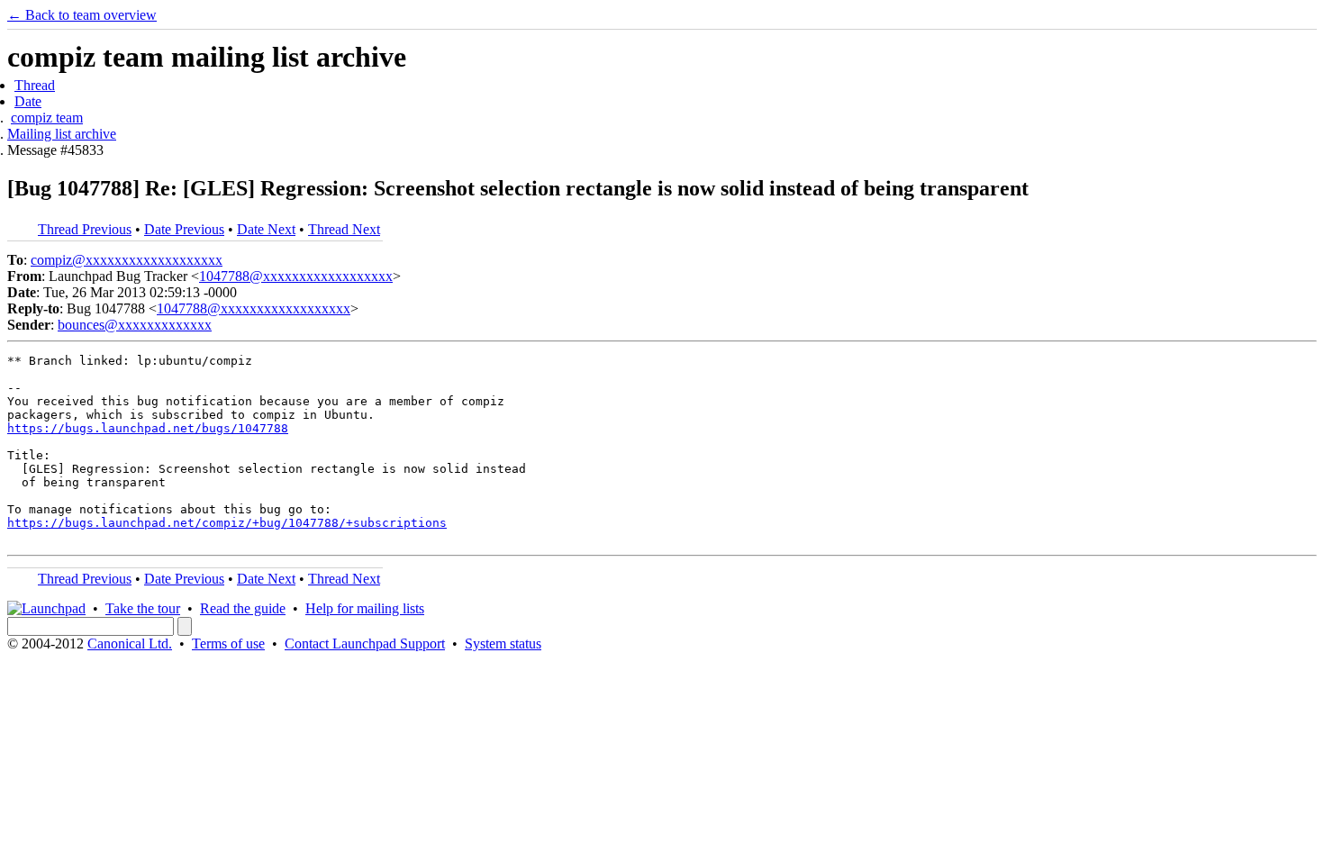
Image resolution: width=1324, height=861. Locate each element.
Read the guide (243, 608)
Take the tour (142, 608)
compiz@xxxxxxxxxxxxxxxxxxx (126, 259)
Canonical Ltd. (129, 643)
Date (27, 101)
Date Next (266, 229)
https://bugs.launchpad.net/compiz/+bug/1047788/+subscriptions (227, 523)
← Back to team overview (82, 15)
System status (503, 643)
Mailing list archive (61, 133)
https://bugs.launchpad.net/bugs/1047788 (147, 428)
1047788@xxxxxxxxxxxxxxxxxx (296, 276)
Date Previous (184, 229)
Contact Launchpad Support (365, 643)
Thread (34, 85)
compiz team (47, 117)
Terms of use (228, 643)
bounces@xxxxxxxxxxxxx (135, 324)
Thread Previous (84, 229)
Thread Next (344, 229)
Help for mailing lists (364, 608)
